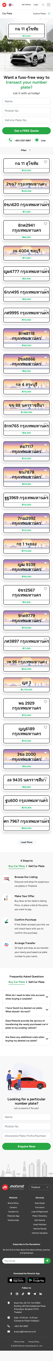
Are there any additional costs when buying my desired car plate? (24, 1039)
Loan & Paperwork (40, 1211)
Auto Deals (40, 1203)
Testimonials (13, 1220)
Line (42, 140)
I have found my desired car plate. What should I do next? (24, 1010)
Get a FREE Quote (26, 130)
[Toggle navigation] (49, 13)
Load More (26, 842)
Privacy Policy (33, 1342)
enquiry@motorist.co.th (25, 1331)
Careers (13, 1207)
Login (36, 5)
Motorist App (13, 1216)
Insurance (39, 1207)
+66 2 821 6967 (22, 140)
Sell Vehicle (26, 5)
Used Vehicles (39, 1224)
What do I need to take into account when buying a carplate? (24, 997)
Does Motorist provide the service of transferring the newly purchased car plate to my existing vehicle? (25, 1024)
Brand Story (13, 1203)
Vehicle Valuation (40, 1233)
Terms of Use (19, 1342)
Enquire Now (26, 1146)
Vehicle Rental (39, 1228)
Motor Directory (39, 1216)
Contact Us (13, 1211)
